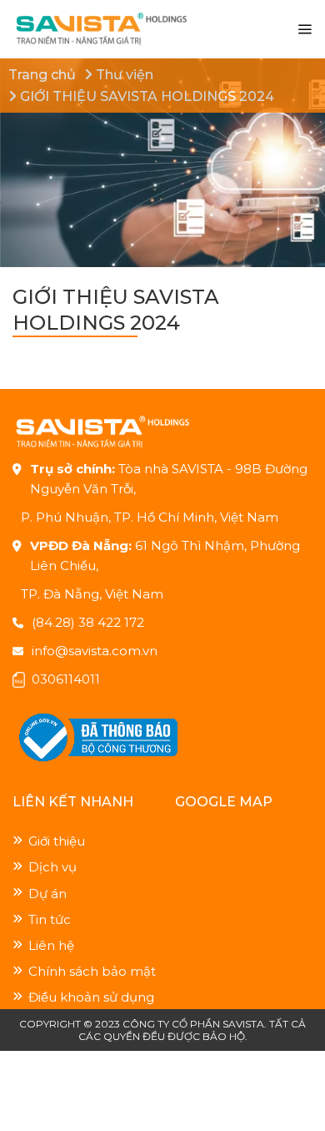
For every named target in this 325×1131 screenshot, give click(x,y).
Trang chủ (42, 75)
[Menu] (304, 30)
